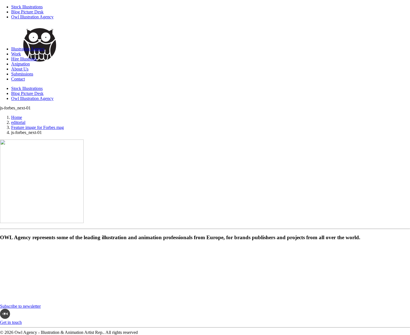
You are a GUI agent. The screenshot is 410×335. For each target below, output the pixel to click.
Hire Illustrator (24, 59)
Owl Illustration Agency (32, 16)
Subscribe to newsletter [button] (20, 306)
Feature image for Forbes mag (37, 127)
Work (16, 54)
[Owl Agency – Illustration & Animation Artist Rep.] (205, 33)
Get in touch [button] (11, 322)
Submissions (22, 74)
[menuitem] (210, 6)
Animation (20, 64)
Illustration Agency (28, 49)
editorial (18, 122)
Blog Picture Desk (27, 11)
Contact (18, 79)
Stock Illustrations (27, 6)
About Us (19, 69)
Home (16, 117)
